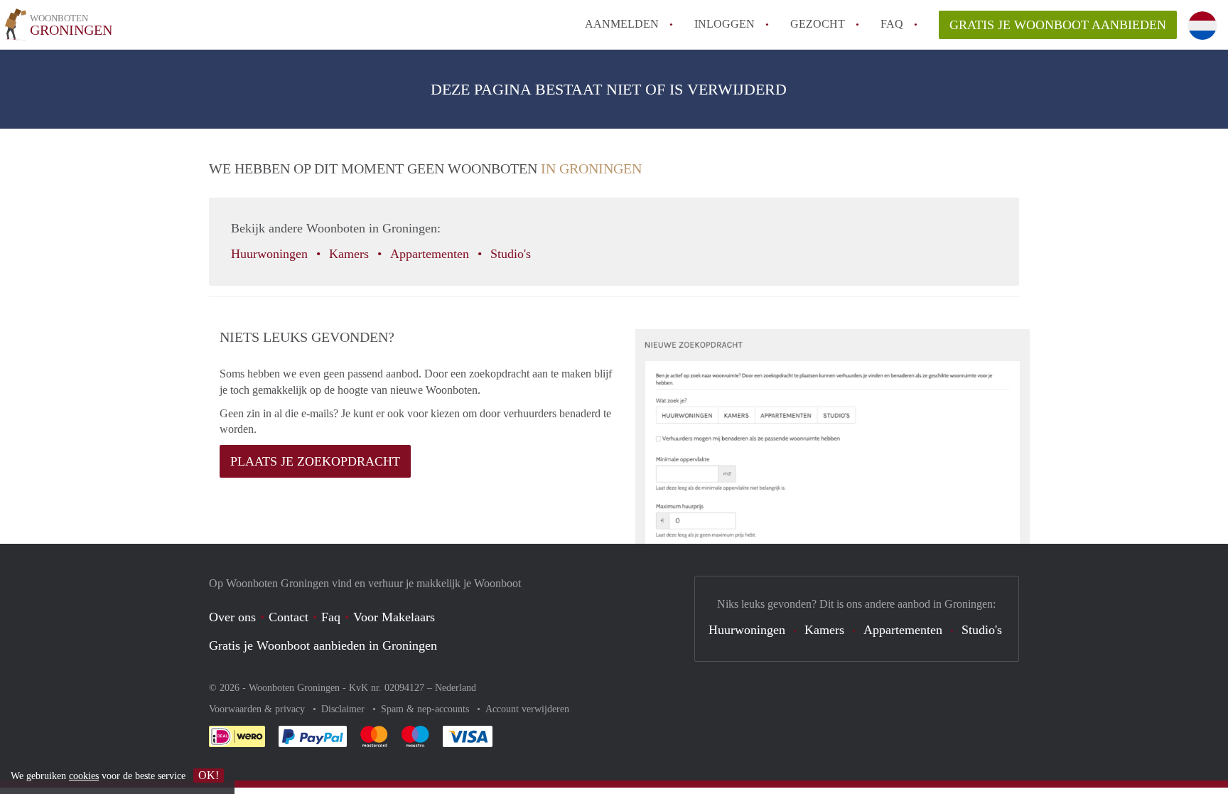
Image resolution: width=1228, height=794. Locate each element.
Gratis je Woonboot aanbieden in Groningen (323, 645)
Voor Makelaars (394, 617)
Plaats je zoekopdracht (315, 461)
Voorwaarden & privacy (258, 709)
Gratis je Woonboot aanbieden (1057, 25)
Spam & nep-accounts (426, 709)
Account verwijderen (527, 709)
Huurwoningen (271, 254)
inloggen (724, 24)
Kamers (350, 254)
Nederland (455, 687)
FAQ (891, 24)
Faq (330, 617)
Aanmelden (622, 24)
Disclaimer (344, 709)
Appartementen (431, 254)
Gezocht (817, 24)
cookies (84, 776)
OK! (208, 775)
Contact (288, 617)
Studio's (512, 254)
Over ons (232, 617)
